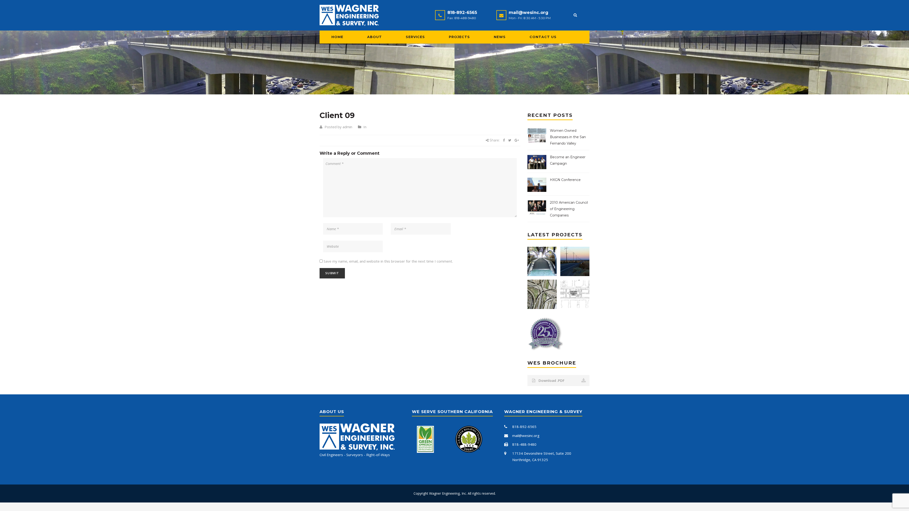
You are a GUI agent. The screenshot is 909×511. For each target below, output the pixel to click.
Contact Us (543, 37)
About (374, 37)
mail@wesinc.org (528, 12)
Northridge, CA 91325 (530, 459)
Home (337, 37)
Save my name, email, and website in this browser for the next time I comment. (388, 261)
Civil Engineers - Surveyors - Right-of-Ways (355, 454)
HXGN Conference (565, 180)
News (500, 37)
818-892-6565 (462, 12)
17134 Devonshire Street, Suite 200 (541, 453)
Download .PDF (551, 380)
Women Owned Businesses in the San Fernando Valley (568, 136)
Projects (459, 37)
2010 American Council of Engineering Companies (569, 208)
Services (415, 37)
